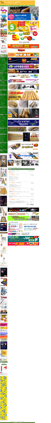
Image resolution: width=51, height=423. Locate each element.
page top (33, 205)
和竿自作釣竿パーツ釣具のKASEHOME (12, 167)
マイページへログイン (15, 5)
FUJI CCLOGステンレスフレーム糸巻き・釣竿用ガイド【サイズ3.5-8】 (4, 263)
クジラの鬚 (1, 123)
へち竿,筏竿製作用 (2, 59)
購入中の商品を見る (8, 5)
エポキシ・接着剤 (2, 145)
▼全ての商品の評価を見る (31, 170)
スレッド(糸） (2, 147)
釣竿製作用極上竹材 (2, 70)
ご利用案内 (20, 5)
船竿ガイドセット (2, 98)
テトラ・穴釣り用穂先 (2, 118)
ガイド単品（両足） (2, 103)
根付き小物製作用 (2, 79)
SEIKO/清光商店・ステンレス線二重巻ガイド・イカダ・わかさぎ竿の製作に (4, 251)
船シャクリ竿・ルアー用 (3, 119)
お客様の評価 (28, 5)
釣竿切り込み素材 (2, 141)
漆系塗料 (1, 146)
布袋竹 (1, 92)
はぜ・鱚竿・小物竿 (2, 58)
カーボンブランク (2, 125)
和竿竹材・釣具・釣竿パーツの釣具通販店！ (10, 3)
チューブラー (1, 124)
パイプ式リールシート (2, 109)
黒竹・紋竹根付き (2, 76)
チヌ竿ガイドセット (2, 97)
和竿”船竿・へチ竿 (2, 135)
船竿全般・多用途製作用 (3, 64)
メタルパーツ (1, 113)
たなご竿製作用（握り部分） (3, 68)
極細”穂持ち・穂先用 (2, 93)
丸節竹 (1, 91)
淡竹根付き (1, 75)
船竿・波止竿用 (2, 120)
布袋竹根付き (1, 74)
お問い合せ (24, 5)
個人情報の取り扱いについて (14, 421)
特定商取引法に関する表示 (21, 421)
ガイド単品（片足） (2, 102)
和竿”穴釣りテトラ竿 (2, 136)
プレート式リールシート (3, 108)
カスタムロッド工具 (2, 152)
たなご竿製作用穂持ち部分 (3, 69)
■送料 (17, 245)
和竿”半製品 (1, 140)
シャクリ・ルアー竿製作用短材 (3, 63)
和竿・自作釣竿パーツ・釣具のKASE (12, 2)
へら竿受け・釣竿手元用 (3, 86)
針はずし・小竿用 (2, 87)
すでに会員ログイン (21, 51)
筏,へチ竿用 (1, 115)
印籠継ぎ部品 (1, 129)
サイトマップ (33, 5)
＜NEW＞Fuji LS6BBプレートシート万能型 (14, 170)
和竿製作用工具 (2, 151)
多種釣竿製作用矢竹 (2, 81)
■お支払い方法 (11, 245)
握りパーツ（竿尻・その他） (3, 130)
